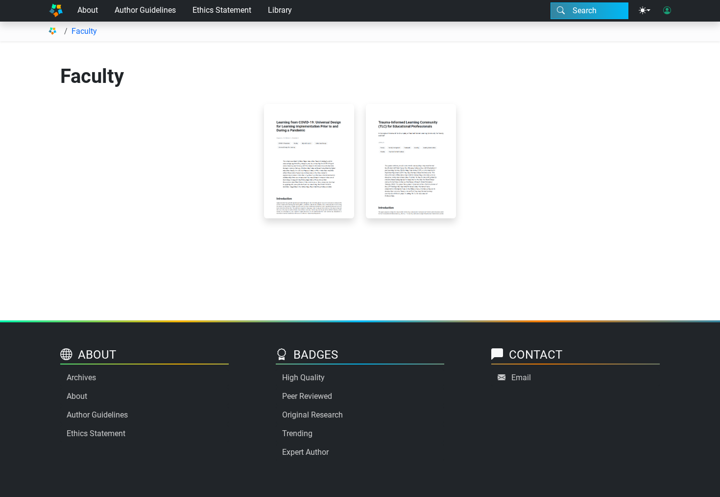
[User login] (667, 10)
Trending (297, 433)
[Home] (56, 11)
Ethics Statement (221, 10)
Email (521, 377)
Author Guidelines (145, 10)
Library (280, 10)
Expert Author (305, 452)
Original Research (312, 414)
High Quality (303, 377)
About (87, 10)
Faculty (84, 31)
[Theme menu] (644, 10)
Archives (81, 377)
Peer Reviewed (307, 396)
